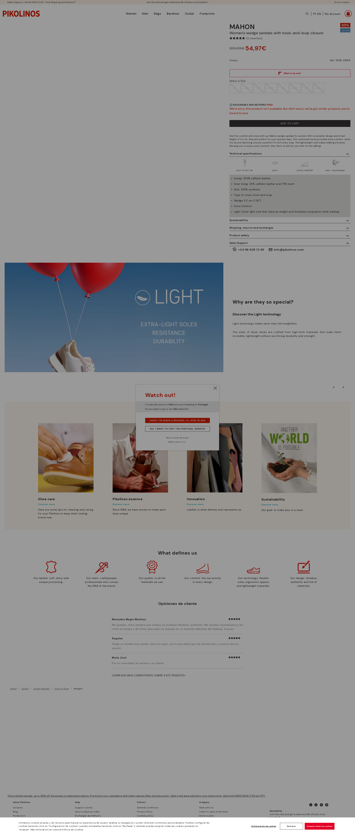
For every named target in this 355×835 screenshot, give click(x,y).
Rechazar (291, 826)
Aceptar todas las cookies (319, 826)
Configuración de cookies (263, 826)
